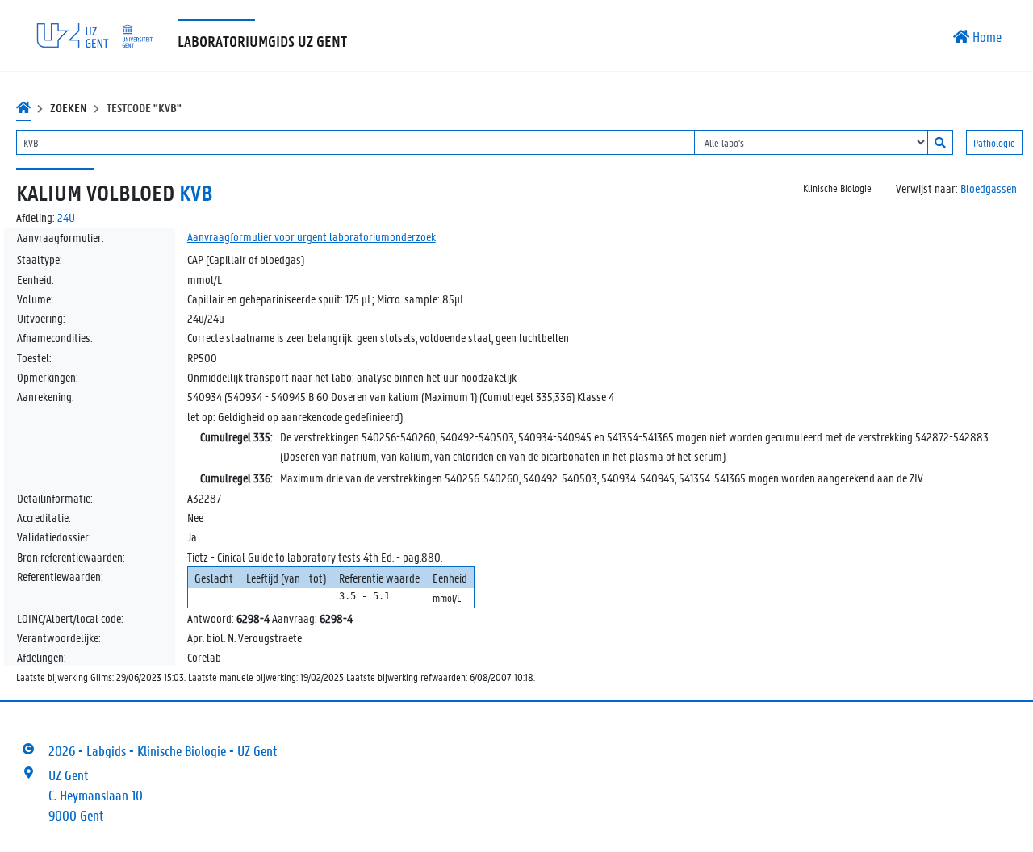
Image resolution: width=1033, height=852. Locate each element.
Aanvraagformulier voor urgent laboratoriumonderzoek (311, 236)
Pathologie (994, 142)
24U (66, 217)
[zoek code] (940, 142)
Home (985, 36)
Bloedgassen (988, 188)
